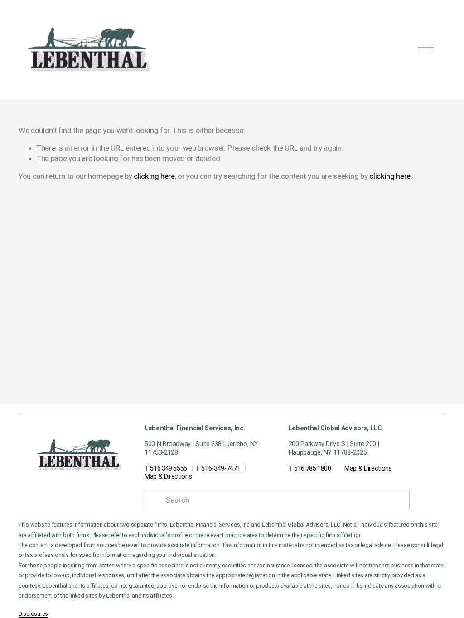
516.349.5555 (168, 468)
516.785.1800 (312, 468)
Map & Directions (168, 476)
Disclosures (33, 614)
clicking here (154, 176)
